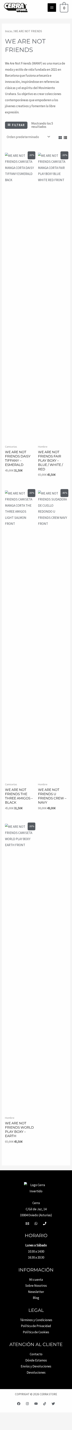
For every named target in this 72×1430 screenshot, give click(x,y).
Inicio (8, 31)
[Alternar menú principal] (52, 7)
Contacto (36, 1354)
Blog (36, 1298)
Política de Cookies (36, 1332)
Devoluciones (36, 1372)
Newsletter (36, 1292)
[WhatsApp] (36, 1223)
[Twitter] (53, 1403)
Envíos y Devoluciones (36, 1366)
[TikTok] (44, 1403)
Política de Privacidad (36, 1326)
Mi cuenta (36, 1279)
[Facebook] (18, 1403)
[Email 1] (27, 1223)
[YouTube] (36, 1403)
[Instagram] (27, 1403)
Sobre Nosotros (36, 1285)
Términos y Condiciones (36, 1320)
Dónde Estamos (36, 1360)
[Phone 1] (44, 1223)
